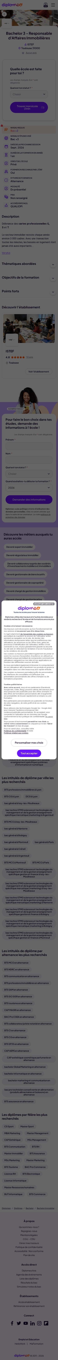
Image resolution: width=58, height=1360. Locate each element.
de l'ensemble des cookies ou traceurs (36, 634)
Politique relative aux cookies (16, 733)
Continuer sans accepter (44, 604)
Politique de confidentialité (15, 731)
